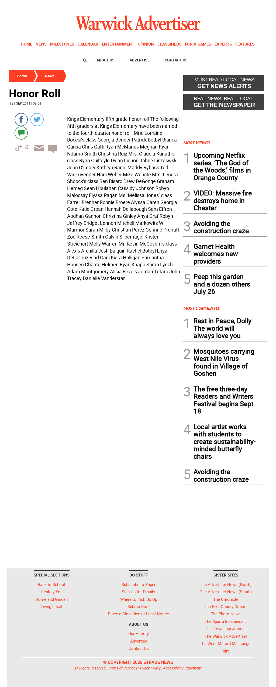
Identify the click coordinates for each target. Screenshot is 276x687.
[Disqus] (94, 352)
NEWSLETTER (223, 6)
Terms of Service (121, 668)
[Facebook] (21, 119)
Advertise (140, 60)
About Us (105, 60)
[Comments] (21, 132)
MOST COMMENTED (201, 308)
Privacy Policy (149, 668)
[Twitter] (37, 119)
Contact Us (176, 60)
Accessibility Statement (182, 668)
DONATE (254, 6)
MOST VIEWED (196, 142)
